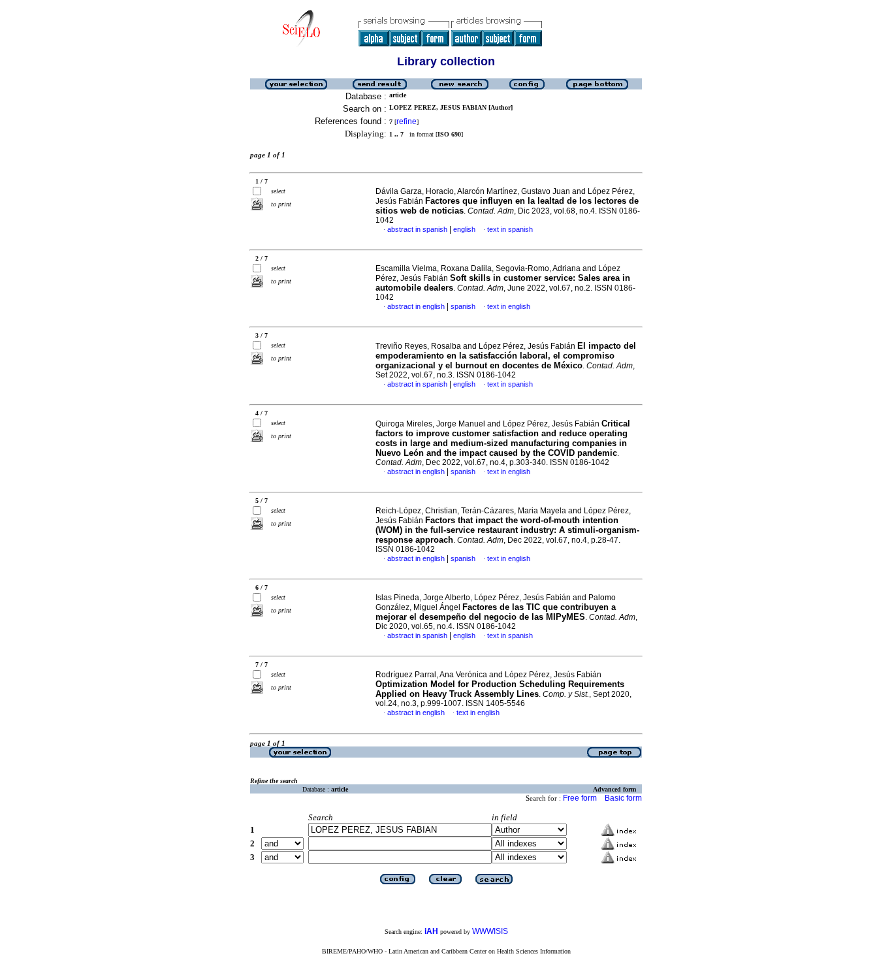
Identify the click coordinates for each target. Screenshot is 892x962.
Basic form (623, 798)
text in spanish (510, 229)
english (464, 229)
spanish (463, 306)
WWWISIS (490, 931)
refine (406, 121)
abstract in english (416, 306)
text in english (508, 306)
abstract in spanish (417, 229)
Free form (580, 798)
